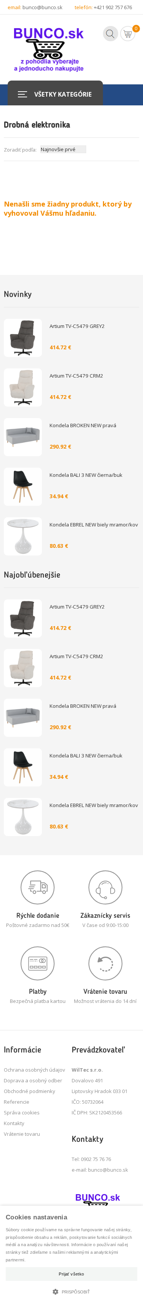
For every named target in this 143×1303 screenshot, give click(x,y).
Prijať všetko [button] (71, 1274)
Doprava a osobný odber (33, 1080)
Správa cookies (22, 1112)
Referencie (16, 1101)
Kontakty (14, 1123)
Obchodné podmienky (29, 1091)
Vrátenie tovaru (22, 1133)
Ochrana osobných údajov (34, 1069)
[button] (71, 1291)
